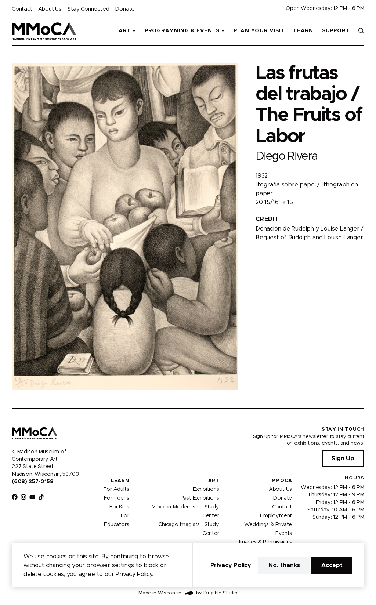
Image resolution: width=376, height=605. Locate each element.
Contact (22, 9)
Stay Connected (88, 9)
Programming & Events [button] (182, 30)
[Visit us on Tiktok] (41, 497)
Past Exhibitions (200, 498)
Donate (125, 9)
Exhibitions (206, 489)
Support (336, 30)
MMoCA (282, 480)
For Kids (119, 507)
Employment (276, 515)
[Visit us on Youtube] (32, 497)
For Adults (116, 489)
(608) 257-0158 (32, 481)
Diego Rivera (287, 156)
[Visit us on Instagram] (23, 497)
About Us (50, 9)
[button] (361, 31)
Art (213, 480)
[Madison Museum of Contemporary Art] (44, 31)
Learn (304, 30)
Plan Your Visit (259, 30)
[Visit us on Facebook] (15, 497)
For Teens (116, 498)
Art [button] (125, 30)
